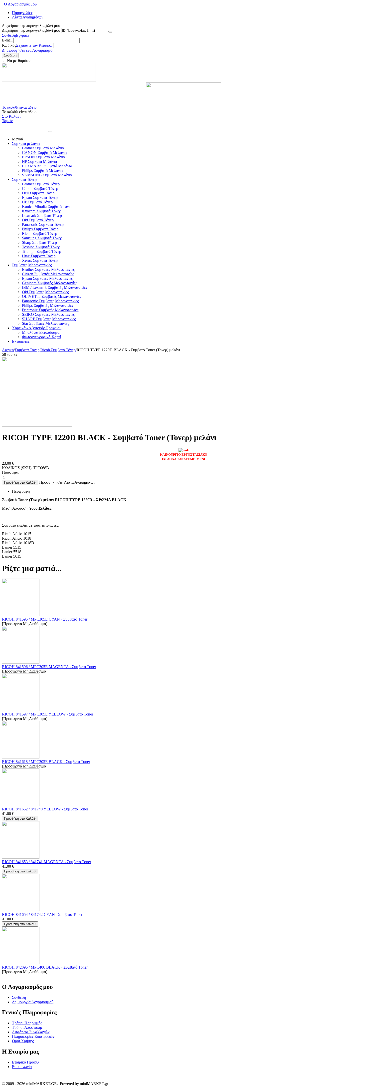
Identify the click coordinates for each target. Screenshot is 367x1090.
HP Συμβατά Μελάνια (39, 161)
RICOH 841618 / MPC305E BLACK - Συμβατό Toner (46, 761)
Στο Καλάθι (11, 116)
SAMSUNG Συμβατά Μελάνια (47, 175)
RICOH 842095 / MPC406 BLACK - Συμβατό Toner (45, 967)
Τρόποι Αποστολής (27, 1027)
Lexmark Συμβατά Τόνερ (42, 215)
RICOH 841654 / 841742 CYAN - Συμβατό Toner (42, 914)
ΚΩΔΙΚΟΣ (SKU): (17, 468)
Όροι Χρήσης (23, 1041)
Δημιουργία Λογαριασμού (32, 1002)
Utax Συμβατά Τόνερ (38, 256)
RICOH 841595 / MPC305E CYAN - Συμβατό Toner (44, 619)
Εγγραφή (23, 35)
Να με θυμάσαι (19, 60)
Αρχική (8, 350)
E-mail (7, 40)
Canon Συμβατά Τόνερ (40, 188)
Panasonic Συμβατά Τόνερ (43, 224)
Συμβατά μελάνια (26, 143)
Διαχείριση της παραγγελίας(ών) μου (31, 30)
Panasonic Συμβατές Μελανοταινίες (50, 301)
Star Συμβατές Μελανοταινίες (45, 323)
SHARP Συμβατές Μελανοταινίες (49, 319)
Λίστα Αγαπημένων (27, 17)
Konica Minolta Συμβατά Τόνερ (47, 206)
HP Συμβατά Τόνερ (37, 202)
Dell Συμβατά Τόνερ (38, 193)
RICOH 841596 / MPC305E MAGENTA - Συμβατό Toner (49, 667)
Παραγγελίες (22, 12)
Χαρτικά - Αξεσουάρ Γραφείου (36, 328)
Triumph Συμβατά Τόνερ (41, 251)
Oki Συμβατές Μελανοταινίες (45, 292)
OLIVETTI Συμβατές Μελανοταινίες (51, 296)
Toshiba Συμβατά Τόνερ (41, 247)
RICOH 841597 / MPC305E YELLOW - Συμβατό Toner (47, 714)
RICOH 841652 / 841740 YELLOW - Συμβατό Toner (45, 809)
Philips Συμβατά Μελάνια (42, 170)
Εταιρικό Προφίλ (25, 1062)
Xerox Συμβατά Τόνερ (40, 260)
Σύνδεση (9, 35)
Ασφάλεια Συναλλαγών (30, 1032)
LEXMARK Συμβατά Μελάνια (47, 166)
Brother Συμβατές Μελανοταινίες (48, 269)
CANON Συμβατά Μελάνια (44, 152)
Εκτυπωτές (20, 341)
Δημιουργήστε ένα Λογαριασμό (27, 50)
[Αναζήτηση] (50, 131)
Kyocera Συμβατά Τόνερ (41, 211)
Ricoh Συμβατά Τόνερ (39, 233)
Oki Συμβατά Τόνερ (38, 220)
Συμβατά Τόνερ (24, 179)
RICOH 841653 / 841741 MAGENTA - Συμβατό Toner (46, 862)
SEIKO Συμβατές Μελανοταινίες (48, 314)
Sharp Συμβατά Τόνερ (39, 242)
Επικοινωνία (22, 1067)
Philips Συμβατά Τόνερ (40, 229)
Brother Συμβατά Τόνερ (41, 184)
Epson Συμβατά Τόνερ (40, 197)
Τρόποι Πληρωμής (27, 1023)
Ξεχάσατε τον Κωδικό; (34, 45)
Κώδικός (9, 45)
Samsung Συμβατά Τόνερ (42, 238)
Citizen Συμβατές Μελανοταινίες (48, 274)
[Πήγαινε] (110, 31)
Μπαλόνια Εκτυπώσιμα (40, 332)
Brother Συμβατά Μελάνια (43, 148)
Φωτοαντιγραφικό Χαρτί (41, 337)
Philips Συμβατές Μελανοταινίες (47, 305)
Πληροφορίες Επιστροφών (33, 1036)
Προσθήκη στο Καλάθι (20, 482)
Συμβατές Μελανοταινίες (32, 265)
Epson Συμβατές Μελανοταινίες (47, 278)
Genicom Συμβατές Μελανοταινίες (49, 283)
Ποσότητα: (10, 472)
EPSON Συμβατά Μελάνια (43, 157)
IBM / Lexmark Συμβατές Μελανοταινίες (54, 287)
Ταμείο (7, 121)
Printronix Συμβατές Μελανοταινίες (50, 310)
